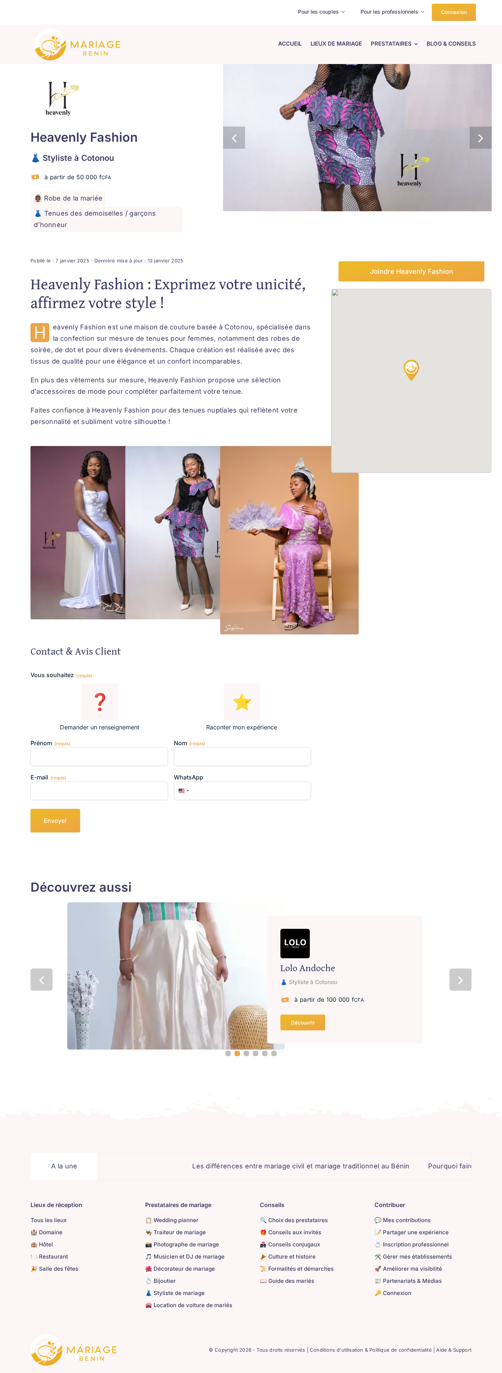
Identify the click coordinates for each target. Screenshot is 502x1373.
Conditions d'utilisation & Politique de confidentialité (371, 1350)
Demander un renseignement (99, 727)
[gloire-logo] (73, 1337)
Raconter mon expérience (241, 727)
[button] (234, 138)
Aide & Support (453, 1350)
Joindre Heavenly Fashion (411, 271)
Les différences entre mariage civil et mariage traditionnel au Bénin (241, 1166)
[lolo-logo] (295, 932)
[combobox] (182, 791)
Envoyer (55, 820)
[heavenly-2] (357, 137)
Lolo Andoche (307, 967)
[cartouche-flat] (77, 31)
